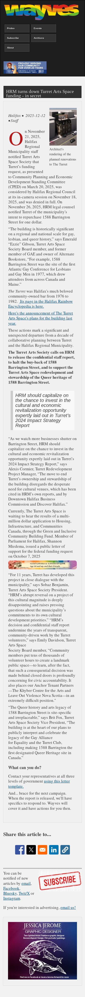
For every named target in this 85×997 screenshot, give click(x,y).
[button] (65, 850)
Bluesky (10, 893)
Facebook (11, 888)
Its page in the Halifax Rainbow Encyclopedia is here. (40, 303)
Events (38, 28)
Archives (39, 38)
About (10, 47)
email (26, 883)
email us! (68, 907)
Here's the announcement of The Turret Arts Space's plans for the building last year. (40, 318)
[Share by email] (42, 850)
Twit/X (24, 893)
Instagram (11, 898)
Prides (11, 28)
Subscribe (13, 38)
